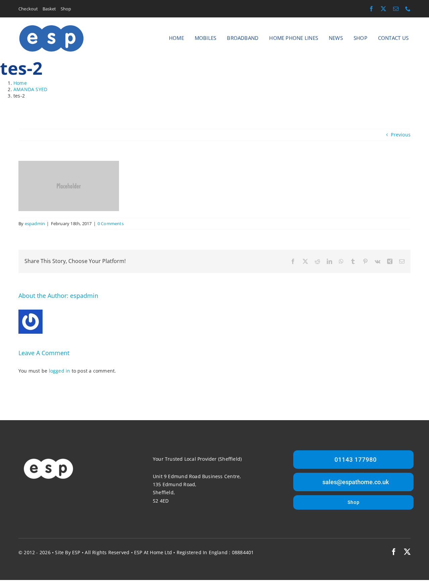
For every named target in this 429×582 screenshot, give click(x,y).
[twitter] (383, 8)
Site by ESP (67, 552)
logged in (59, 371)
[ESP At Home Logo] (51, 26)
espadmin (35, 223)
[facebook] (371, 8)
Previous (401, 134)
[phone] (408, 8)
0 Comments (111, 223)
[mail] (396, 8)
